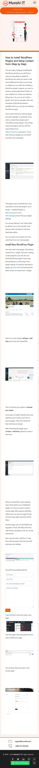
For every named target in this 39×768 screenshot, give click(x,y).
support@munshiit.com (23, 741)
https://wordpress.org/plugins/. (16, 132)
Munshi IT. (17, 754)
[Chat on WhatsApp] (20, 763)
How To (11, 12)
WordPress (31, 12)
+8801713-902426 (21, 746)
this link (17, 267)
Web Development (20, 12)
